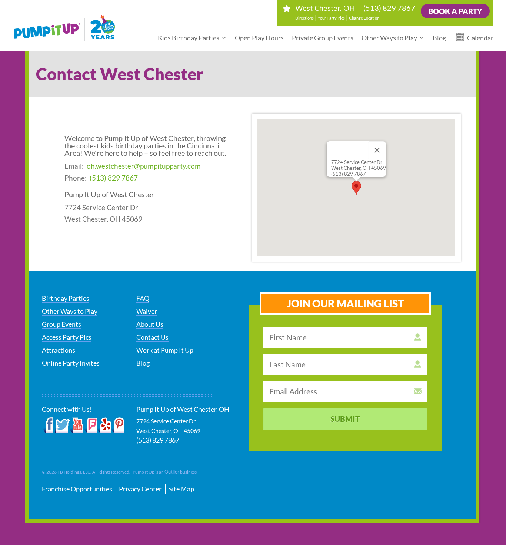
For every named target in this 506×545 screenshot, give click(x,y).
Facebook (48, 425)
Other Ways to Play (389, 38)
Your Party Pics (331, 18)
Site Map (181, 489)
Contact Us (152, 337)
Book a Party (455, 11)
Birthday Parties (65, 298)
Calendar (480, 38)
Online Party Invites (71, 363)
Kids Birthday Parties (188, 38)
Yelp (104, 425)
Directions (304, 18)
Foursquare (90, 425)
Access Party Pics (66, 337)
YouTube (77, 425)
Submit (345, 418)
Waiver (146, 311)
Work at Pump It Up (164, 350)
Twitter (62, 425)
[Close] (377, 150)
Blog (439, 38)
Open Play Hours (259, 38)
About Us (149, 324)
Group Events (61, 324)
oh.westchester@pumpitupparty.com (144, 166)
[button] (356, 188)
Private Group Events (322, 38)
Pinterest (117, 425)
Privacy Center (140, 489)
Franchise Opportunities (77, 489)
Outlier (171, 472)
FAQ (142, 298)
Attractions (58, 350)
